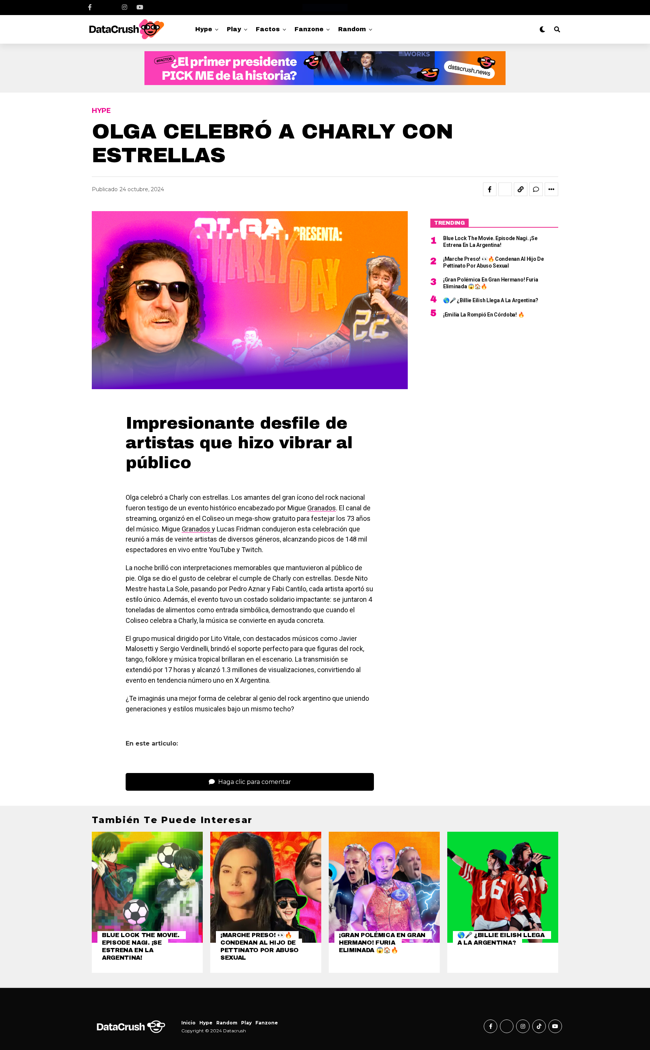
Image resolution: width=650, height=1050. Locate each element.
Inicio (188, 1023)
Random (352, 29)
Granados (321, 508)
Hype (203, 29)
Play (234, 29)
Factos (268, 29)
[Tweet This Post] (505, 189)
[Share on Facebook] (490, 189)
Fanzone (309, 29)
